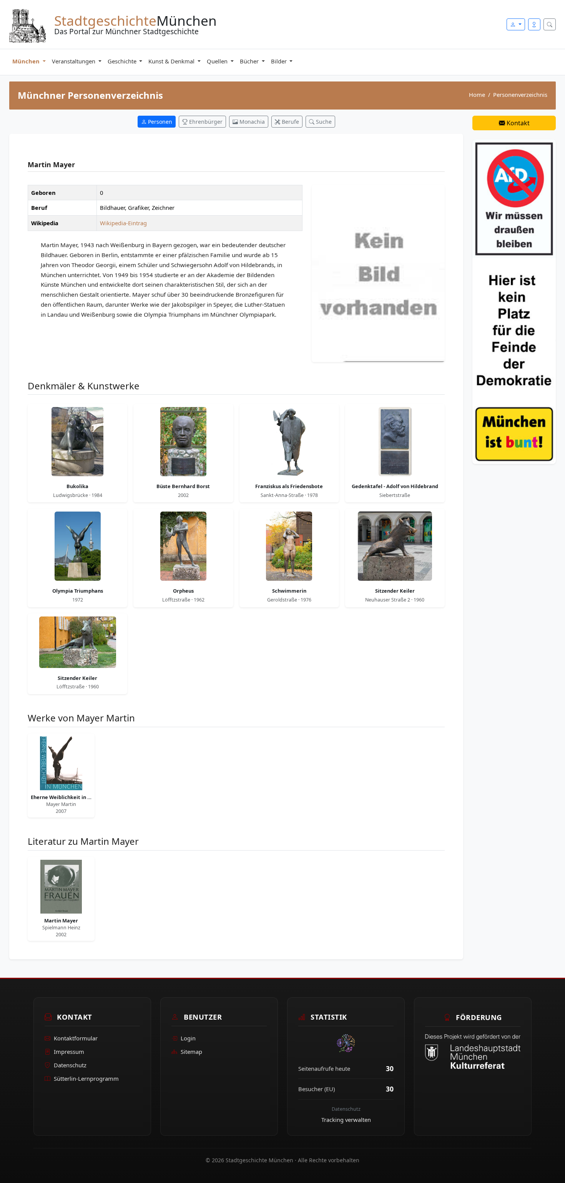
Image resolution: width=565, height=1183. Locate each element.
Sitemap (191, 1052)
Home (477, 94)
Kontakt (517, 123)
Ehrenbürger (205, 121)
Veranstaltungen (74, 61)
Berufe (289, 121)
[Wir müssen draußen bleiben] (514, 301)
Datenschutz (70, 1065)
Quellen (218, 61)
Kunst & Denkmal (172, 61)
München (26, 61)
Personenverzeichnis (520, 94)
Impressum (69, 1052)
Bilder (279, 61)
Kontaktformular (76, 1038)
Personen (159, 121)
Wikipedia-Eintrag (123, 223)
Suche (323, 121)
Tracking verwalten (346, 1119)
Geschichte (123, 61)
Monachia (251, 121)
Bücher (250, 61)
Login (188, 1038)
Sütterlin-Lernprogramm (86, 1078)
